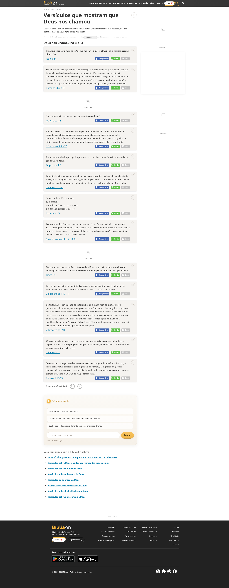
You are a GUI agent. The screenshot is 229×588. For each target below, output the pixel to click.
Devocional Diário (129, 540)
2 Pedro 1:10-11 (54, 187)
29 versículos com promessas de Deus (67, 485)
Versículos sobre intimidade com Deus (68, 491)
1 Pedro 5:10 (53, 352)
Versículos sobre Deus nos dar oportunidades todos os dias (78, 462)
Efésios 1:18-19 (54, 378)
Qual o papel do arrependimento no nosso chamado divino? (75, 426)
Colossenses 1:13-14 (57, 293)
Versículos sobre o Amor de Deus (65, 468)
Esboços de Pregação (106, 540)
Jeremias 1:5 (53, 213)
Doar (169, 3)
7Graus (66, 572)
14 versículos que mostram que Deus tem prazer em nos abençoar (82, 457)
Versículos (132, 3)
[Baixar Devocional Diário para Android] (63, 559)
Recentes (153, 540)
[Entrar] (177, 3)
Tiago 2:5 (51, 274)
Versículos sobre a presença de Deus (66, 496)
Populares (153, 536)
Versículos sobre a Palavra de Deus (66, 474)
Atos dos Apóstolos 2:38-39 (61, 239)
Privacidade (174, 536)
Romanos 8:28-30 (55, 88)
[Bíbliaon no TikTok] (164, 571)
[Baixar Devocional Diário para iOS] (88, 559)
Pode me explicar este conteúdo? (63, 411)
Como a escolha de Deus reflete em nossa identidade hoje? (75, 418)
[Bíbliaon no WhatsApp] (158, 571)
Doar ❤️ (58, 540)
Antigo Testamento (98, 3)
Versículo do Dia (129, 527)
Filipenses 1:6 (53, 165)
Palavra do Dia (130, 536)
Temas (176, 527)
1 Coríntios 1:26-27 (56, 146)
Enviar (127, 435)
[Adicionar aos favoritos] (134, 15)
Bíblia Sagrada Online (54, 5)
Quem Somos (173, 540)
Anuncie (175, 545)
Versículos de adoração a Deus (64, 479)
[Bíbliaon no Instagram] (169, 571)
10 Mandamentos (107, 531)
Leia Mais (89, 37)
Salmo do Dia (131, 531)
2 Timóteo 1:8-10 (55, 330)
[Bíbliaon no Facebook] (175, 571)
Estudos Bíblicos (108, 536)
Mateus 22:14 (53, 120)
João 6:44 (51, 58)
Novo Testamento (117, 3)
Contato (175, 531)
